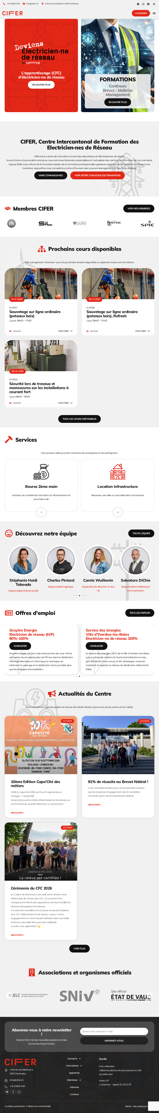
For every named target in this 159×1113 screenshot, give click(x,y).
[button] (154, 4)
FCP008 (90, 307)
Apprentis (74, 1072)
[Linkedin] (148, 4)
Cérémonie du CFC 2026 (31, 888)
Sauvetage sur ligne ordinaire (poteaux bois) (35, 313)
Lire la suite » (17, 812)
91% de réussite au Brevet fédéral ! (118, 781)
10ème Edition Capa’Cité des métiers (35, 783)
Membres (72, 1080)
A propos (72, 1058)
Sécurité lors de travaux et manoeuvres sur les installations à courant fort (39, 387)
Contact (74, 1094)
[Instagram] (143, 4)
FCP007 (13, 307)
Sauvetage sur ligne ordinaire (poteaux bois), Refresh (112, 313)
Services (74, 1087)
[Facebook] (138, 4)
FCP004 (13, 379)
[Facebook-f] (13, 1092)
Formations (72, 1065)
